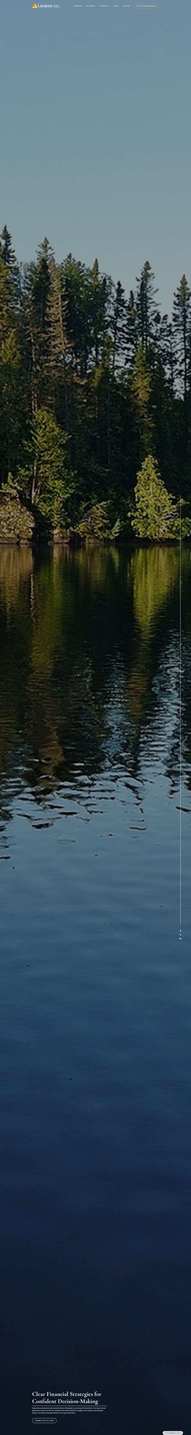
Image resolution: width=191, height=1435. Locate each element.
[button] (78, 5)
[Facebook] (180, 931)
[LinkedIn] (180, 938)
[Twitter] (180, 935)
